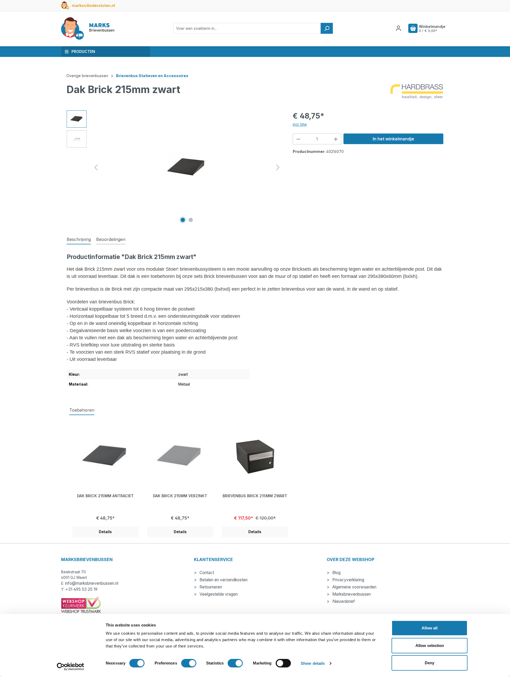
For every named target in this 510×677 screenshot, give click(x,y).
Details (105, 531)
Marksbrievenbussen (351, 594)
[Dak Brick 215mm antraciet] (105, 456)
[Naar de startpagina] (87, 28)
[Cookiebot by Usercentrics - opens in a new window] (70, 667)
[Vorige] (96, 167)
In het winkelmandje (393, 138)
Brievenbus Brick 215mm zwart (255, 496)
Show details (313, 663)
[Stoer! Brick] (416, 91)
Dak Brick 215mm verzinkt (180, 496)
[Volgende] (278, 167)
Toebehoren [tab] (81, 410)
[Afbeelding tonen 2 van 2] (191, 220)
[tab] (79, 239)
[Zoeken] (327, 28)
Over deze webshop (350, 559)
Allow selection (429, 645)
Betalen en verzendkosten (223, 579)
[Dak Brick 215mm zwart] (186, 167)
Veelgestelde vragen (218, 594)
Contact (206, 572)
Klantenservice (213, 559)
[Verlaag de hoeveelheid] (298, 138)
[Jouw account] (398, 28)
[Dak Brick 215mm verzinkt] (180, 456)
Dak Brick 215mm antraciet (105, 496)
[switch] (188, 663)
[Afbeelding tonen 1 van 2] (183, 220)
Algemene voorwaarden (353, 587)
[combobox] (247, 28)
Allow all (429, 628)
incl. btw (300, 124)
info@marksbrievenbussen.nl (91, 583)
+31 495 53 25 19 (81, 589)
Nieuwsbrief (343, 601)
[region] (174, 167)
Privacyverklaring (347, 579)
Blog (336, 572)
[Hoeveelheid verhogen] (336, 138)
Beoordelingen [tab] (110, 239)
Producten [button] (83, 51)
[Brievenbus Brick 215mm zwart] (255, 456)
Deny (429, 663)
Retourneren (210, 587)
